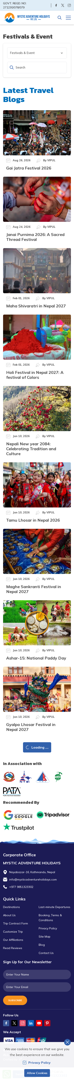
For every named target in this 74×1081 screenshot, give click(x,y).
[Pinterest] (47, 1023)
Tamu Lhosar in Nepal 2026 (33, 520)
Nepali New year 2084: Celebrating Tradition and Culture (31, 448)
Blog (42, 945)
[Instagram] (69, 5)
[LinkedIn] (31, 1023)
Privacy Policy (48, 928)
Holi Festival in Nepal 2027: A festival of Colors (35, 375)
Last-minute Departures (54, 907)
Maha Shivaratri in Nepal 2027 (36, 305)
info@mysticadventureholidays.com (33, 879)
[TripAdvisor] (53, 815)
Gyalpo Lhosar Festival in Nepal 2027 (31, 727)
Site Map (44, 936)
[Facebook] (56, 5)
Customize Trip (13, 931)
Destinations (11, 907)
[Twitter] (62, 5)
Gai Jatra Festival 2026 (28, 168)
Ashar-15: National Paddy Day (36, 658)
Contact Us (46, 953)
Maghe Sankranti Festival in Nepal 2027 (33, 589)
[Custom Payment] (37, 1041)
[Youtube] (39, 1023)
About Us (9, 915)
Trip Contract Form (15, 923)
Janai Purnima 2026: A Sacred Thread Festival (35, 237)
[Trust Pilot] (18, 826)
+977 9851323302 (21, 887)
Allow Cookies (37, 1073)
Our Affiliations (13, 940)
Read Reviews (12, 948)
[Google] (19, 815)
